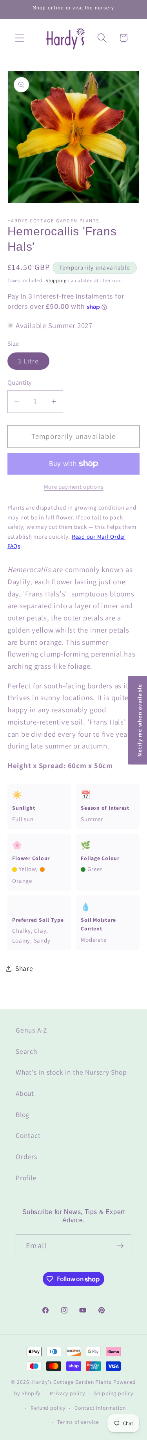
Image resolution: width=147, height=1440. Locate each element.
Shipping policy (113, 1393)
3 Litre (33, 363)
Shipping (56, 280)
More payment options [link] (73, 486)
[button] (20, 38)
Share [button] (24, 968)
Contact (28, 1135)
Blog (22, 1114)
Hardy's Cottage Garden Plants (71, 1381)
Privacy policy (67, 1393)
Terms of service (78, 1421)
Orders (26, 1156)
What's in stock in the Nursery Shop (71, 1072)
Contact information (100, 1407)
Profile (26, 1177)
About (25, 1093)
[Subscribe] (120, 1246)
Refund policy (48, 1407)
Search (26, 1051)
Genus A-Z (31, 1030)
